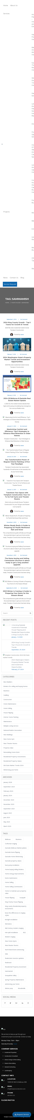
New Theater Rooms (10, 743)
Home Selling (7, 708)
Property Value (8, 748)
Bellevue (8, 839)
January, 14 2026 (17, 637)
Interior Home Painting (10, 717)
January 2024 (7, 795)
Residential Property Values (12, 761)
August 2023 (7, 813)
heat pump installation (12, 865)
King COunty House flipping (14, 902)
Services (6, 14)
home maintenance (11, 878)
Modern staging (10, 937)
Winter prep (9, 988)
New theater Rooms (11, 945)
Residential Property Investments (14, 757)
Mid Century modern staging (14, 928)
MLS (24, 932)
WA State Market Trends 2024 (13, 765)
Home (5, 5)
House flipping (9, 898)
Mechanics (8, 924)
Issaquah (22, 898)
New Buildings (8, 735)
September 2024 (9, 787)
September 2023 (9, 809)
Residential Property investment (15, 967)
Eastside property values (13, 861)
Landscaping (8, 1070)
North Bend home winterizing (14, 950)
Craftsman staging (11, 844)
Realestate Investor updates (14, 958)
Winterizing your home (10, 770)
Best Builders (7, 682)
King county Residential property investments (15, 907)
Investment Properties (10, 1052)
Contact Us (14, 278)
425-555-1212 (11, 1095)
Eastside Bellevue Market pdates (16, 848)
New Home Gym (8, 739)
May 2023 (6, 822)
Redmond (8, 962)
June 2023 (6, 817)
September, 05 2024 (18, 650)
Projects (6, 212)
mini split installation (11, 932)
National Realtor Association (12, 730)
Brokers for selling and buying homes (15, 686)
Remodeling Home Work (11, 752)
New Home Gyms (11, 941)
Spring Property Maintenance (14, 980)
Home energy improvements (14, 874)
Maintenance (7, 721)
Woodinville (21, 988)
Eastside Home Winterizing (14, 856)
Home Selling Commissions (13, 887)
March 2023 (7, 826)
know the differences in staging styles (15, 914)
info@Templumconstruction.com (16, 1089)
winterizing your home (12, 984)
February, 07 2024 (18, 669)
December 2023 (8, 800)
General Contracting (10, 1067)
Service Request (10, 284)
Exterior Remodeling (10, 1063)
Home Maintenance (9, 704)
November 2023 (8, 804)
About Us (13, 5)
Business (6, 691)
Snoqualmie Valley (11, 975)
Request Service (22, 1114)
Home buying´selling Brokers (14, 869)
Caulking (6, 695)
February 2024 (8, 791)
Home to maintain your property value (15, 892)
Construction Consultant (11, 1056)
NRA (6, 954)
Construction (7, 699)
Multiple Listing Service (10, 726)
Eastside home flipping (12, 852)
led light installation (11, 919)
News (5, 278)
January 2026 (7, 782)
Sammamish (9, 971)
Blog (22, 278)
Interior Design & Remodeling (13, 1059)
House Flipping (8, 713)
